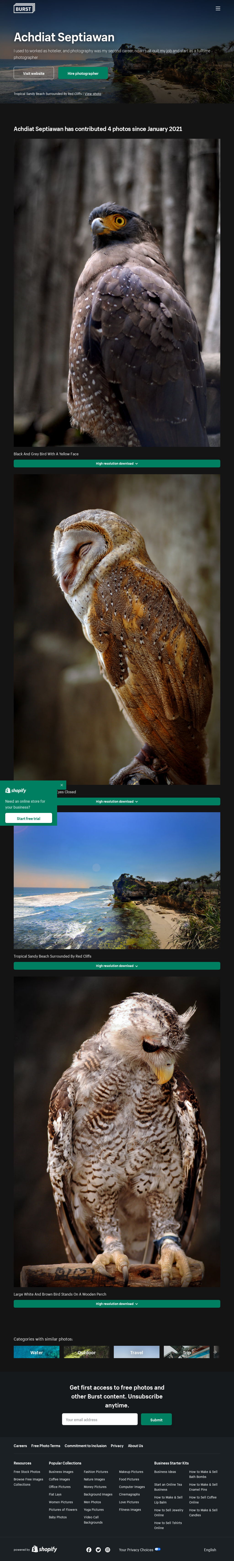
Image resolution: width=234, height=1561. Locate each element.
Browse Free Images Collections (28, 1481)
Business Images (61, 1471)
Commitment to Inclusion (85, 1445)
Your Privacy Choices (136, 1549)
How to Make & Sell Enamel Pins (203, 1487)
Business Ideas (165, 1471)
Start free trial (28, 818)
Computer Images (132, 1486)
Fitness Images (130, 1509)
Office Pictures (60, 1486)
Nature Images (94, 1478)
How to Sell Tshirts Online (168, 1525)
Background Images (98, 1493)
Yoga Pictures (94, 1509)
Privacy (117, 1445)
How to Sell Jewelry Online (168, 1512)
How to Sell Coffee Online (203, 1499)
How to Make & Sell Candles (203, 1512)
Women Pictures (61, 1501)
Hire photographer (83, 73)
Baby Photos (58, 1516)
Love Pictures (129, 1501)
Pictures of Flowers (63, 1509)
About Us (135, 1445)
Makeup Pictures (131, 1471)
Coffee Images (59, 1478)
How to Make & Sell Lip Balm (168, 1499)
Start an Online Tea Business (168, 1487)
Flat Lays (55, 1493)
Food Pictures (129, 1478)
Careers (20, 1445)
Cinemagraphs (129, 1493)
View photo (93, 93)
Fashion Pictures (96, 1471)
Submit (156, 1419)
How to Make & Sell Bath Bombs (203, 1474)
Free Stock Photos (27, 1471)
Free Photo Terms (45, 1445)
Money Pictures (95, 1486)
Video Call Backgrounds (93, 1519)
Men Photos (92, 1501)
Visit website (34, 73)
